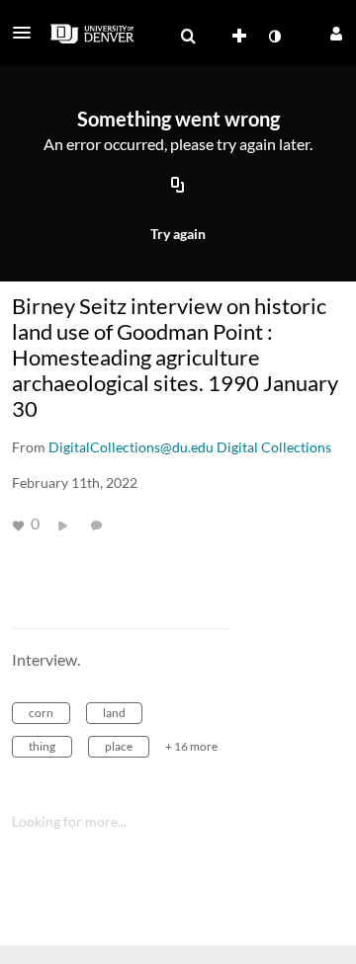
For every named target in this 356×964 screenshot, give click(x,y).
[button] (28, 32)
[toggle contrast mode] (274, 36)
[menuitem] (188, 36)
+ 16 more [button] (191, 746)
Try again (178, 233)
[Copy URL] (178, 186)
